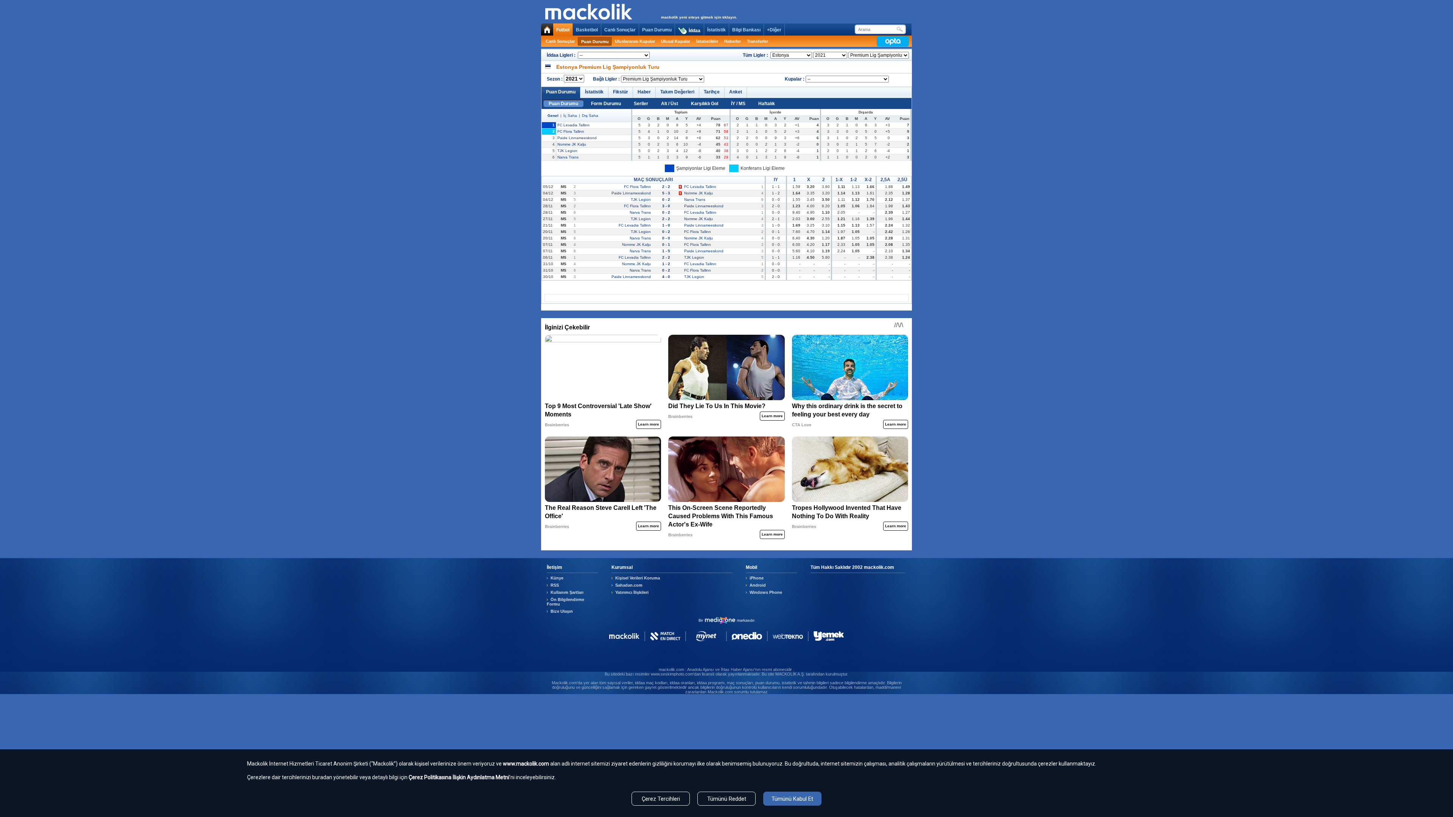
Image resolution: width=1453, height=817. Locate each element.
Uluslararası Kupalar (635, 41)
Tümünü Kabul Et (792, 798)
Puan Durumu (657, 30)
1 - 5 (666, 251)
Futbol (562, 30)
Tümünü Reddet (726, 798)
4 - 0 (666, 277)
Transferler (757, 41)
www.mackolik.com (526, 764)
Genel (553, 115)
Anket (735, 92)
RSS (555, 585)
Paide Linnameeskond (577, 138)
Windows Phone (766, 592)
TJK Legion (567, 151)
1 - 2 (666, 264)
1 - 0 (666, 225)
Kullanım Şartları (567, 592)
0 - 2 (666, 199)
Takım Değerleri (677, 92)
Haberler (732, 41)
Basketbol (587, 30)
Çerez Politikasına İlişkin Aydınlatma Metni (459, 777)
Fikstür (620, 92)
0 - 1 (666, 244)
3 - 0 (666, 206)
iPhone (757, 578)
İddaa (694, 30)
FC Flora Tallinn (570, 131)
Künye (557, 578)
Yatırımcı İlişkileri (632, 592)
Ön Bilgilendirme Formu (565, 601)
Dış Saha (590, 115)
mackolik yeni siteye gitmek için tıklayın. (699, 17)
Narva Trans (568, 157)
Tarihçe (712, 92)
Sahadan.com (628, 585)
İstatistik (716, 30)
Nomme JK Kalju (571, 144)
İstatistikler (707, 41)
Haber (644, 92)
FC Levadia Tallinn (573, 125)
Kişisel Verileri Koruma (637, 578)
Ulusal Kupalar (675, 41)
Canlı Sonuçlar (620, 30)
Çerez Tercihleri (661, 798)
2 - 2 (666, 187)
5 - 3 (666, 193)
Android (758, 585)
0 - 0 (666, 238)
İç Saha (570, 115)
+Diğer (774, 30)
